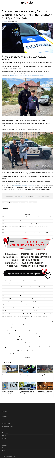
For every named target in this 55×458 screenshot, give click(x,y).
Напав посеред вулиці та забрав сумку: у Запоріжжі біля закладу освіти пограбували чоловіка (25, 336)
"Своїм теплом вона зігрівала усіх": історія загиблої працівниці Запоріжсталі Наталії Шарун (26, 226)
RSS (4, 450)
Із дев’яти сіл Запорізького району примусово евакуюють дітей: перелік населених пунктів (25, 298)
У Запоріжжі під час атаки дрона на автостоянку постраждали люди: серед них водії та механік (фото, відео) (28, 346)
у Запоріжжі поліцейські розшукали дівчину (24, 185)
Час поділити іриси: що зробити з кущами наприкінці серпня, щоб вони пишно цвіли (23, 330)
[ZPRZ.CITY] (27, 2)
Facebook (5, 433)
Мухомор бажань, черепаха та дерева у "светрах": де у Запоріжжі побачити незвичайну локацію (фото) (29, 313)
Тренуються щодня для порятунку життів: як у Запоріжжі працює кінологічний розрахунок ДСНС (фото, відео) (28, 233)
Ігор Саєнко (4, 21)
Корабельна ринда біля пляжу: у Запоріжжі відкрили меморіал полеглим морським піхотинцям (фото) (27, 339)
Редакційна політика (7, 426)
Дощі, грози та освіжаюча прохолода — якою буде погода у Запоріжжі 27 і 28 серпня (23, 223)
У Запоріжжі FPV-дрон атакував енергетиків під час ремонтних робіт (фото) (21, 280)
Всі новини (27, 357)
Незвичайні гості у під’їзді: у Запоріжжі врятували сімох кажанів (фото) (20, 301)
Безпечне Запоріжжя (42, 118)
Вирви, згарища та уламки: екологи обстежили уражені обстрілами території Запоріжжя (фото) (26, 286)
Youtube (5, 448)
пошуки (18, 202)
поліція (25, 202)
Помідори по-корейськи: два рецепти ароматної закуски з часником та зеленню (22, 289)
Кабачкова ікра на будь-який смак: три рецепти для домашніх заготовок (21, 353)
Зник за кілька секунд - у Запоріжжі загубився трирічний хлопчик (27, 75)
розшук (5, 202)
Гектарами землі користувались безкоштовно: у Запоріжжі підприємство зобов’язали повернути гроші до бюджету (28, 217)
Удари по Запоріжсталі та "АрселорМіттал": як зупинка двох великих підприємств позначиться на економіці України (28, 342)
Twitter (5, 435)
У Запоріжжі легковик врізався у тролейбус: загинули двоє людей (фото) (21, 310)
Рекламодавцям (6, 414)
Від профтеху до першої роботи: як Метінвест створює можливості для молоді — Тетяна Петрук (26, 295)
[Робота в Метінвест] (27, 257)
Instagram (5, 438)
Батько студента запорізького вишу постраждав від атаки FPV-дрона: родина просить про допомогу (27, 316)
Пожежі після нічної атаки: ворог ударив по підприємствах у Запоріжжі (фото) (23, 307)
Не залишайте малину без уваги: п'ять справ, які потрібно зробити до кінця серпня (23, 229)
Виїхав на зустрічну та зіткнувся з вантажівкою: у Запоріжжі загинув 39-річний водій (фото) (25, 333)
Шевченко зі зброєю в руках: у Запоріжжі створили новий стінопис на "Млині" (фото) (23, 327)
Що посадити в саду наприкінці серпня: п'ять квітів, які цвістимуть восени (21, 304)
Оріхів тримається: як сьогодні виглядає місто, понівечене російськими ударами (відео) (24, 292)
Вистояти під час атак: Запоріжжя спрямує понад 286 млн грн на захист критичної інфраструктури (26, 283)
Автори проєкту (6, 423)
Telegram (23, 196)
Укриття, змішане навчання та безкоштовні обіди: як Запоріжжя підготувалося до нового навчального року (29, 321)
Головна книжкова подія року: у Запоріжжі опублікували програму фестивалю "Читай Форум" (26, 350)
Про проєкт (5, 411)
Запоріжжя (5, 7)
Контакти (4, 416)
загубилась (33, 202)
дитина (11, 202)
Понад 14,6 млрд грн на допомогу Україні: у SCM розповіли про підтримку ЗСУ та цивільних (25, 324)
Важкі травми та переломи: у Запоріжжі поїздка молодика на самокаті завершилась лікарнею (25, 220)
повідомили (27, 64)
